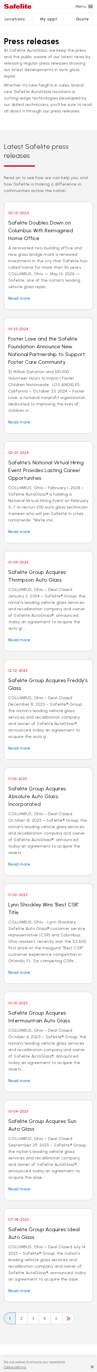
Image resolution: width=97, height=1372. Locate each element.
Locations (15, 19)
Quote (82, 19)
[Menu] (90, 6)
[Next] (68, 1318)
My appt (48, 19)
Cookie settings (15, 1367)
